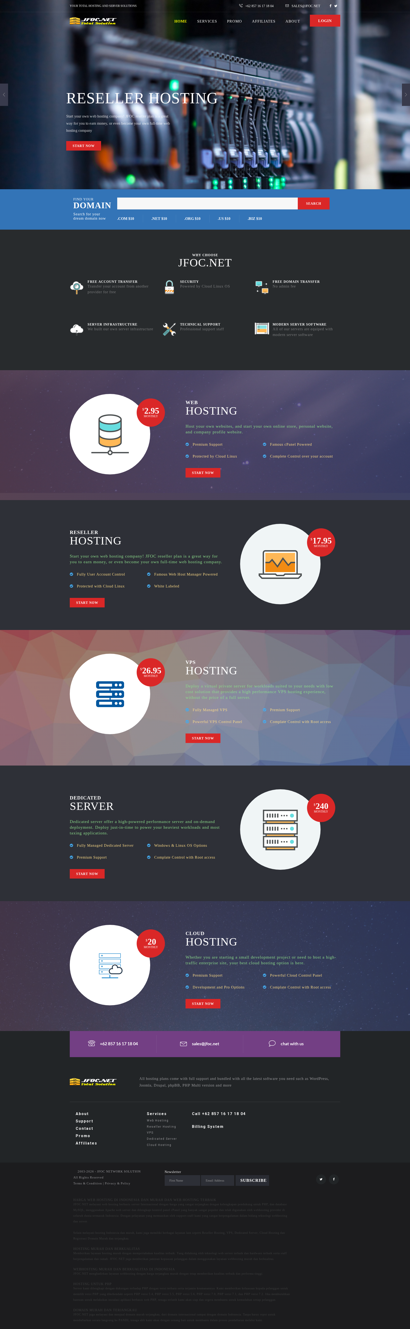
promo (234, 21)
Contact (84, 1128)
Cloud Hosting (159, 1145)
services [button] (207, 21)
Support (84, 1121)
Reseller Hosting (161, 1126)
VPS (150, 1132)
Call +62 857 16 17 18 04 (219, 1113)
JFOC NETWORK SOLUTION (119, 1171)
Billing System (208, 1126)
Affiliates (263, 21)
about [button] (292, 21)
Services (157, 1113)
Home (180, 21)
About (82, 1113)
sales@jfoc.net (205, 1044)
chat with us (292, 1044)
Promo (83, 1136)
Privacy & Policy (117, 1183)
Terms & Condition (87, 1183)
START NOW (84, 145)
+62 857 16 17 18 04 (119, 1044)
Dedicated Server (162, 1138)
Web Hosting (158, 1120)
